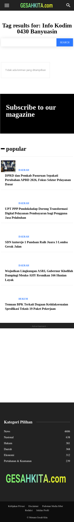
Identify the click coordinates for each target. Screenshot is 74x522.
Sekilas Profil (42, 510)
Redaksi (29, 510)
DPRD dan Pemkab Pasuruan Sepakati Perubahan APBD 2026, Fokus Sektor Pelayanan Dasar (38, 180)
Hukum (23, 299)
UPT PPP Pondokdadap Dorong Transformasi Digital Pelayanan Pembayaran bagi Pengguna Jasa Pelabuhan (36, 213)
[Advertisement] (37, 365)
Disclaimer (33, 506)
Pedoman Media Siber (52, 506)
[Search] (68, 5)
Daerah (24, 170)
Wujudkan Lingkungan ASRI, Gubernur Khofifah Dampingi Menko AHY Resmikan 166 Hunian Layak (39, 275)
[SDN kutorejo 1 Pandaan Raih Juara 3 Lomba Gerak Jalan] (8, 232)
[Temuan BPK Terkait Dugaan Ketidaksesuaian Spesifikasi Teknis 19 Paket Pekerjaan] (8, 295)
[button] (6, 5)
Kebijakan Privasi (16, 506)
